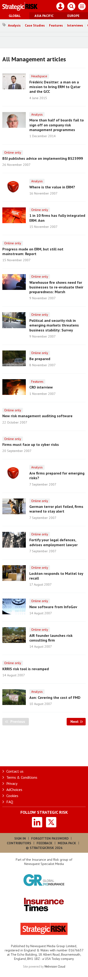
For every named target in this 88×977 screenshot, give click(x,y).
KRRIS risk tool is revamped (25, 668)
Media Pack (67, 843)
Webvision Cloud (54, 966)
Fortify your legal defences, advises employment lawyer (53, 542)
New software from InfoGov (53, 606)
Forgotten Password (50, 838)
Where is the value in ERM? (52, 187)
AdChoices (14, 789)
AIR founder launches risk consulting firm (51, 637)
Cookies (12, 795)
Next (78, 721)
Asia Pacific (44, 16)
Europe (73, 16)
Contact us (14, 771)
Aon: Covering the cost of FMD (54, 697)
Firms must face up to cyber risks (30, 444)
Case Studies (35, 25)
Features (56, 25)
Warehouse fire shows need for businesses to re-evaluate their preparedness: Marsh (56, 287)
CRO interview (41, 387)
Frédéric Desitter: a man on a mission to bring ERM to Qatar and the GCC (54, 87)
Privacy (11, 783)
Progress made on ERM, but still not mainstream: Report (32, 251)
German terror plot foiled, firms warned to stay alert (56, 509)
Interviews (75, 25)
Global (15, 16)
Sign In (20, 838)
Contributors (19, 843)
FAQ (9, 801)
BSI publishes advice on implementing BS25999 (42, 158)
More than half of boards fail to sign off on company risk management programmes (56, 125)
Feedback (44, 843)
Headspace (39, 76)
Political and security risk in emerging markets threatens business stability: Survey (54, 325)
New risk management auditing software (37, 415)
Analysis (14, 25)
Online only (12, 152)
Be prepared (39, 358)
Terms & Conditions (21, 777)
